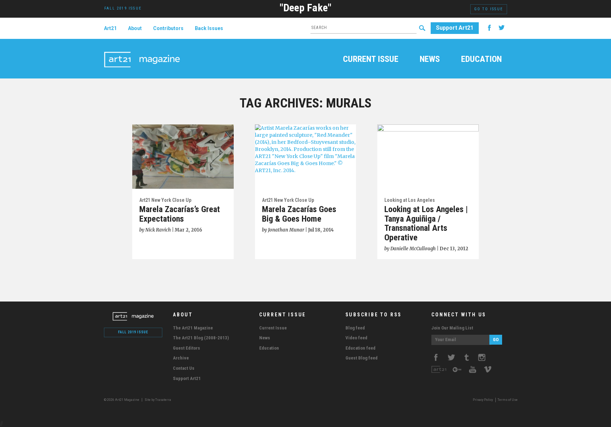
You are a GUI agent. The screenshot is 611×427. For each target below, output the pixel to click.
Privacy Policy (483, 400)
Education (481, 59)
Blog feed (355, 328)
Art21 (110, 28)
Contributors (168, 28)
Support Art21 (454, 27)
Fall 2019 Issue (133, 332)
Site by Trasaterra (158, 400)
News (430, 59)
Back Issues (209, 28)
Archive (181, 358)
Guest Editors (186, 348)
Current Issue (370, 59)
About (135, 28)
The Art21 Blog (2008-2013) (201, 337)
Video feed (356, 337)
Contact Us (183, 368)
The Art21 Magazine (193, 328)
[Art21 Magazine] (142, 51)
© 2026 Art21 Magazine (122, 400)
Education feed (360, 348)
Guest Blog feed (361, 358)
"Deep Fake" (305, 7)
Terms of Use (507, 400)
